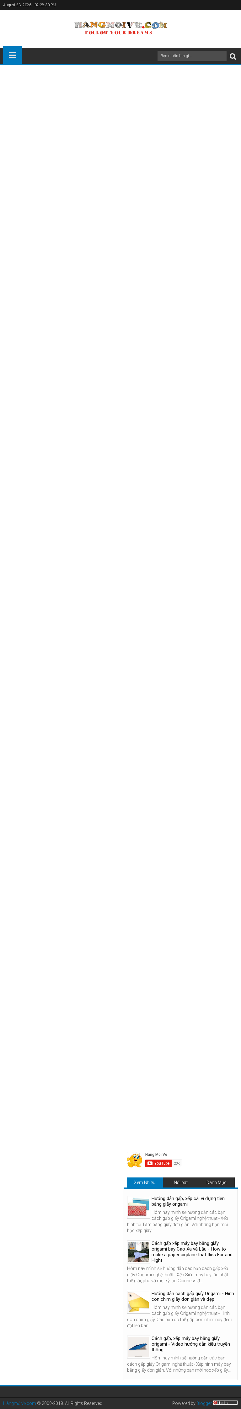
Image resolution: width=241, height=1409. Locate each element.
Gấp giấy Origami (88, 935)
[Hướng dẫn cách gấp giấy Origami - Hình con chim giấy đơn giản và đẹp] (138, 1302)
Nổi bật (181, 1182)
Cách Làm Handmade (46, 935)
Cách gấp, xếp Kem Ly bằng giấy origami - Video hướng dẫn (195, 1057)
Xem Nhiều (144, 1182)
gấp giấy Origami (96, 131)
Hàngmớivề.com (19, 1403)
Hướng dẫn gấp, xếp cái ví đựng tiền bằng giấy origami (188, 1201)
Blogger (204, 1403)
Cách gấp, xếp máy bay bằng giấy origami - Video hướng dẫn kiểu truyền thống (191, 1344)
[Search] (233, 56)
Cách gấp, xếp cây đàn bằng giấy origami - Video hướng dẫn (120, 1057)
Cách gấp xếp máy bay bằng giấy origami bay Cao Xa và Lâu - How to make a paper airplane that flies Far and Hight (192, 1252)
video (58, 145)
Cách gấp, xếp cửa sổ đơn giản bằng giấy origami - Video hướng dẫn (44, 1060)
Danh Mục (216, 1182)
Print (194, 112)
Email (216, 112)
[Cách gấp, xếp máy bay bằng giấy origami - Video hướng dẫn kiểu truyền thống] (138, 1347)
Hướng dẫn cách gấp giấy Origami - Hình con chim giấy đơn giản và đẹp (193, 1296)
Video (13, 768)
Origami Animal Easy (130, 935)
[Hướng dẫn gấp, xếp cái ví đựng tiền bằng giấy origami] (138, 1207)
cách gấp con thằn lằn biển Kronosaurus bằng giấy (86, 241)
